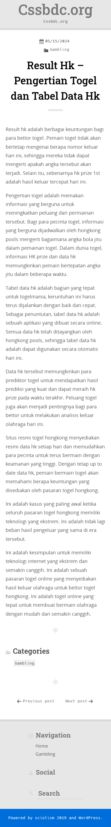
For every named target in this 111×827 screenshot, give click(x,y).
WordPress (89, 818)
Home (42, 746)
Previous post (38, 701)
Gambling (59, 49)
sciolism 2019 (51, 818)
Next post (76, 701)
